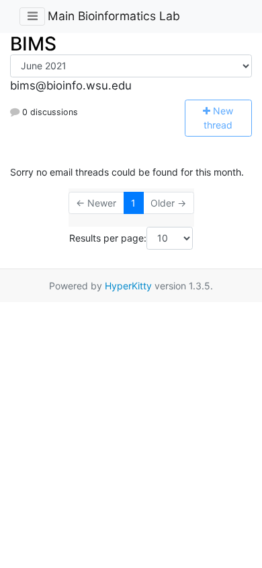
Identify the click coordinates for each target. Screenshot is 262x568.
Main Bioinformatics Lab (114, 16)
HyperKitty (128, 285)
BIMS (33, 43)
